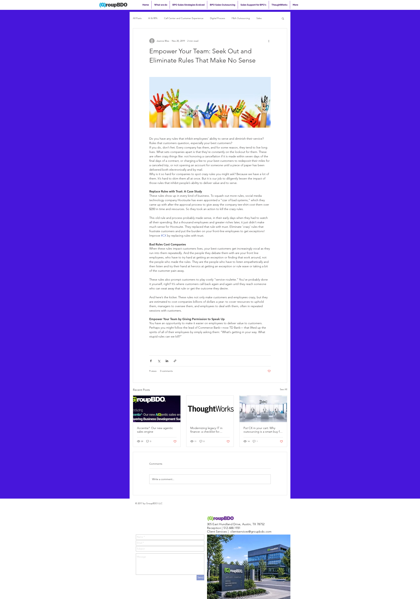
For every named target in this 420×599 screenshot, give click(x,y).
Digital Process (217, 18)
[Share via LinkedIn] (166, 360)
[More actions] (269, 41)
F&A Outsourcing (241, 18)
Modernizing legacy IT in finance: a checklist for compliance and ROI (206, 429)
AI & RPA (153, 18)
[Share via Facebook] (150, 360)
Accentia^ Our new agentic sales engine (155, 429)
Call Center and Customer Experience (183, 18)
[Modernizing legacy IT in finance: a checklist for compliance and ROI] (210, 409)
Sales (259, 18)
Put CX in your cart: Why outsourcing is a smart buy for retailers (262, 429)
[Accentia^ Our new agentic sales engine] (156, 409)
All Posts (137, 18)
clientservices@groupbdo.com (251, 531)
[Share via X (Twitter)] (158, 360)
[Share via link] (175, 360)
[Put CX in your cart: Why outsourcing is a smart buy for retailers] (263, 409)
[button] (282, 18)
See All (283, 389)
